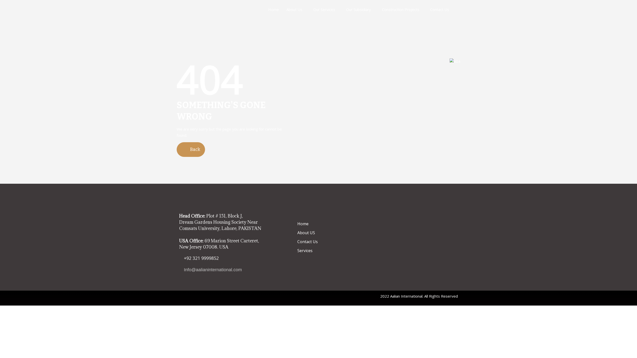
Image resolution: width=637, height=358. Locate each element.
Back (194, 149)
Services (305, 250)
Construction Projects (400, 9)
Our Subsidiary (358, 9)
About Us (294, 9)
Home (273, 9)
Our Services (324, 9)
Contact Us (439, 9)
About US (306, 232)
